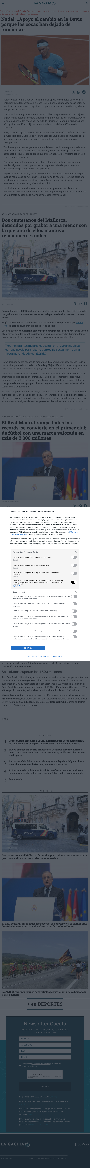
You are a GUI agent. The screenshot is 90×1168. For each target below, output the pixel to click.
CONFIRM (28, 648)
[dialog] (45, 584)
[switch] (74, 557)
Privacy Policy (58, 656)
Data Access (45, 656)
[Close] (85, 512)
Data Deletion (32, 656)
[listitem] (45, 552)
